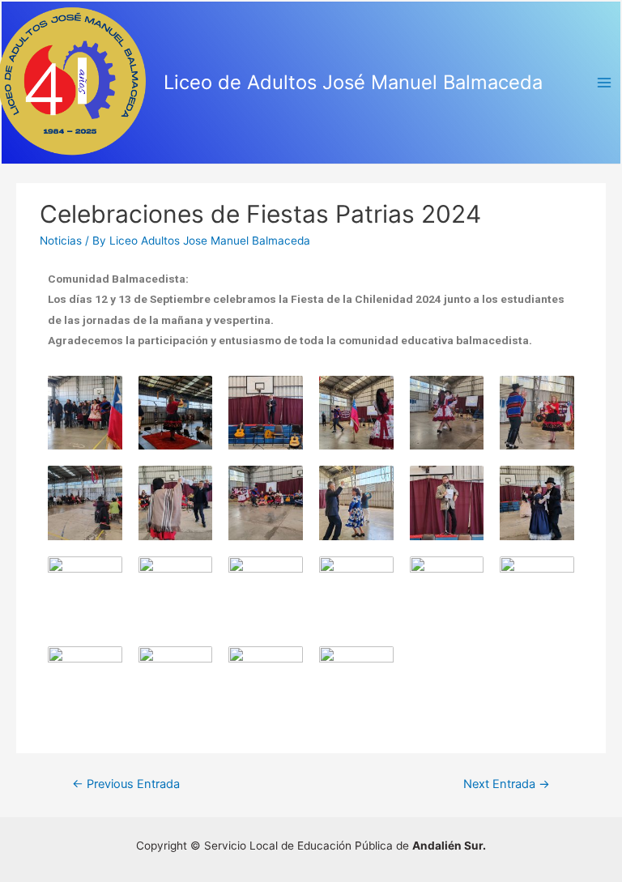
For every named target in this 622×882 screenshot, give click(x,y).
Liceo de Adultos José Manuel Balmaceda (353, 82)
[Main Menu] (604, 83)
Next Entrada (506, 784)
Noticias (61, 240)
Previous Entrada (126, 784)
